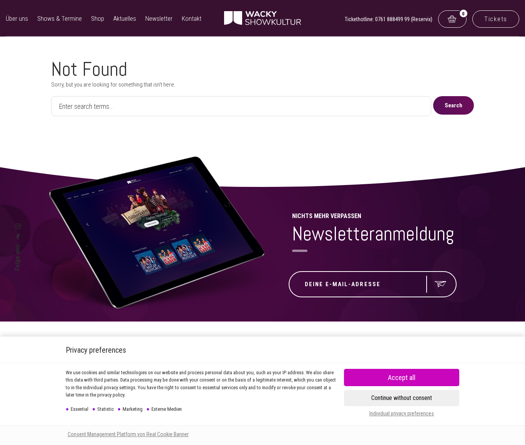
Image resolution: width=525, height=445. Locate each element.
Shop (97, 18)
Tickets (495, 19)
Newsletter (159, 18)
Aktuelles (124, 18)
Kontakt (191, 18)
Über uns (17, 18)
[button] (401, 398)
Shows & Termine (59, 18)
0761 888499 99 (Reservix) (403, 19)
